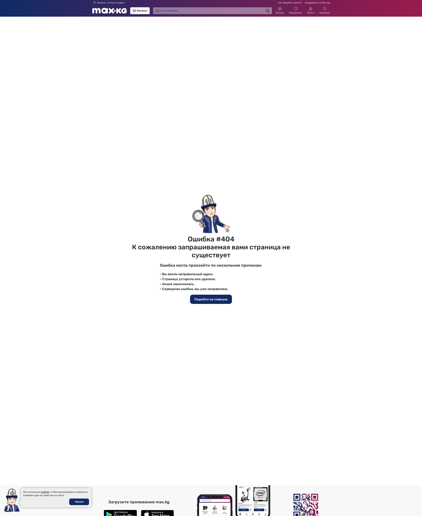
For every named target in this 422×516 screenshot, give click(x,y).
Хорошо (79, 501)
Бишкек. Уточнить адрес (110, 3)
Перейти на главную (211, 299)
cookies (45, 492)
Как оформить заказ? (289, 2)
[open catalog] (134, 10)
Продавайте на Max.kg (317, 2)
